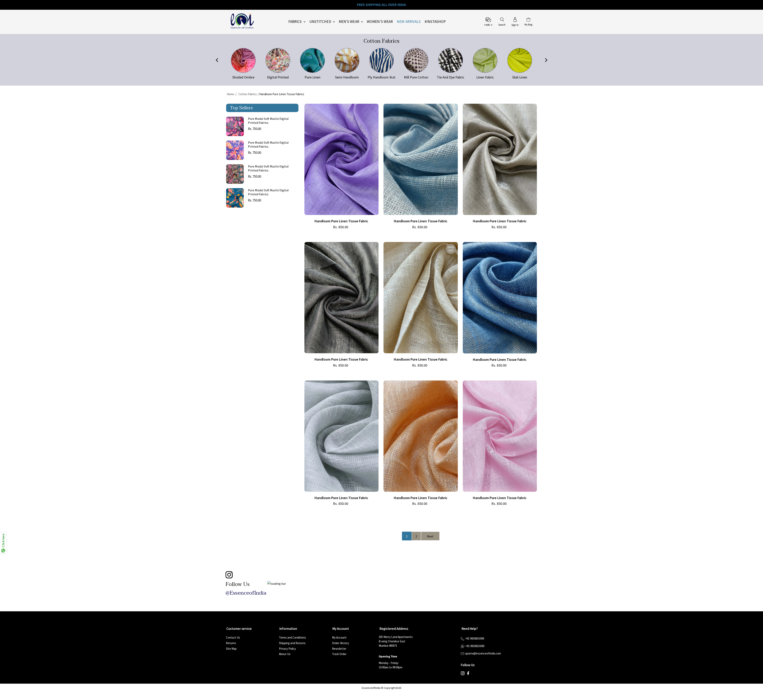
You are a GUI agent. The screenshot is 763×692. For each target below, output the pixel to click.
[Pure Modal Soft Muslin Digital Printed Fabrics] (235, 126)
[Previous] (217, 60)
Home (230, 94)
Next (430, 536)
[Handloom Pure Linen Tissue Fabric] (341, 159)
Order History (340, 643)
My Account (339, 637)
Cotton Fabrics (247, 94)
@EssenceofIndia (246, 593)
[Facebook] (468, 674)
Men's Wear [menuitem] (349, 21)
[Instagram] (463, 674)
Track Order (339, 654)
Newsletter (339, 648)
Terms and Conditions (292, 637)
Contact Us (233, 637)
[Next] (545, 60)
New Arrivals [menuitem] (409, 21)
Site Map (231, 648)
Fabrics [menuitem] (295, 21)
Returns (231, 643)
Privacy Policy (287, 648)
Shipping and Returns (292, 643)
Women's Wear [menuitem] (380, 21)
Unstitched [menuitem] (320, 21)
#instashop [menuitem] (435, 21)
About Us (284, 654)
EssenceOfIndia (371, 688)
